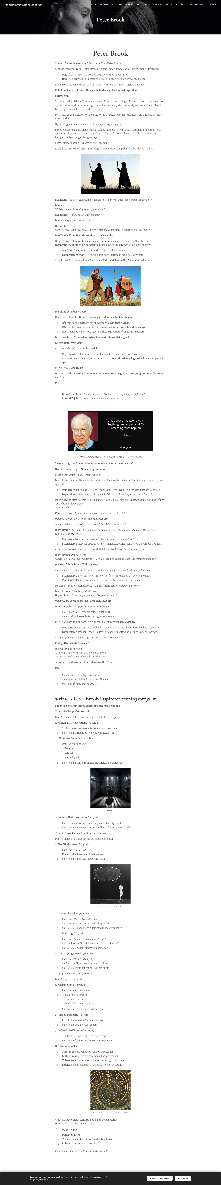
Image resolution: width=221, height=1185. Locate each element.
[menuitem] (95, 5)
